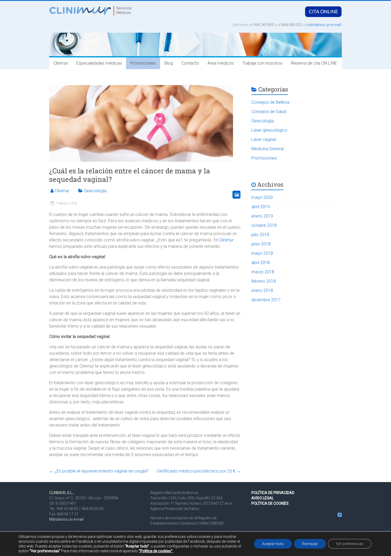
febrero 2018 (263, 281)
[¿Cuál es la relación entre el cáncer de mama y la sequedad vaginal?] (141, 79)
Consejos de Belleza (270, 102)
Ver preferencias (349, 544)
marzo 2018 (262, 271)
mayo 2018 (262, 253)
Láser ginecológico (269, 130)
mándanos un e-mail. (324, 25)
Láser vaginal (263, 139)
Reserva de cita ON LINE (314, 63)
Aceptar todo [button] (273, 544)
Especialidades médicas (99, 63)
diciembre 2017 (266, 299)
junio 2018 (261, 243)
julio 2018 (260, 234)
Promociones (143, 63)
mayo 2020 (262, 197)
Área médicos (220, 63)
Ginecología (95, 190)
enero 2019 (262, 216)
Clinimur (60, 63)
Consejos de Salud (268, 111)
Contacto (190, 63)
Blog (168, 63)
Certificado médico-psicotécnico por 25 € (199, 471)
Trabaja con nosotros (262, 63)
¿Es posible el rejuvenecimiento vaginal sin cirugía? (99, 471)
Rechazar (310, 544)
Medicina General (267, 148)
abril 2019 (260, 206)
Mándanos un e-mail (66, 519)
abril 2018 (260, 262)
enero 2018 (262, 290)
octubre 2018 (264, 225)
